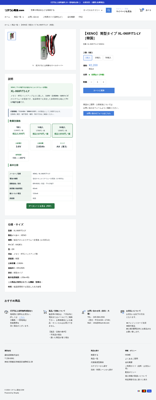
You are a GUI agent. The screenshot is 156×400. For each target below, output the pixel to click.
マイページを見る (124, 11)
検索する (94, 355)
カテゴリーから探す (99, 366)
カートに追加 (98, 90)
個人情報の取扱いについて (136, 376)
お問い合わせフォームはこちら (99, 113)
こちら (22, 317)
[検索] (109, 10)
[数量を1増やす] (103, 82)
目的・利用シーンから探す (102, 370)
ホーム (7, 17)
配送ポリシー (130, 372)
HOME (128, 355)
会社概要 (71, 17)
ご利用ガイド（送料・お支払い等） (138, 367)
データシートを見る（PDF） (40, 206)
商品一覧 (17, 17)
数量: (85, 82)
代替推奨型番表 (97, 362)
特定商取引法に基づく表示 (136, 380)
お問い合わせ (33, 17)
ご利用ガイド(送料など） (53, 17)
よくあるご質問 (131, 359)
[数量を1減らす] (91, 82)
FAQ (80, 17)
